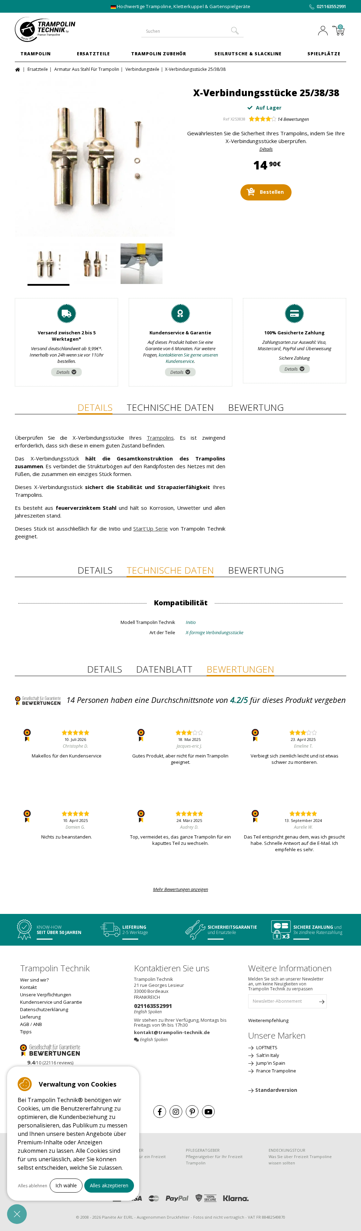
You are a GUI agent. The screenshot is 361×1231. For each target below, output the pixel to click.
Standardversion (276, 1090)
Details (63, 372)
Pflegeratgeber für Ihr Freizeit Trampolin (214, 1159)
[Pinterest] (192, 1111)
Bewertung (256, 407)
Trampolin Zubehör (158, 54)
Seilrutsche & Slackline (247, 54)
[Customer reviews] (50, 1049)
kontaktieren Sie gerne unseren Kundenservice (188, 358)
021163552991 (331, 6)
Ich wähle (66, 1185)
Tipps (26, 1031)
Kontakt (28, 987)
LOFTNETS (266, 1047)
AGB (24, 1024)
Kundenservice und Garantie (51, 1002)
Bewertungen (293, 119)
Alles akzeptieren (109, 1185)
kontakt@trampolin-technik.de (172, 1032)
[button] (17, 1214)
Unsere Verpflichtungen (45, 994)
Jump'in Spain (270, 1063)
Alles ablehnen (32, 1186)
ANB (37, 1024)
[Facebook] (159, 1111)
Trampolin (35, 54)
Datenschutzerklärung (44, 1009)
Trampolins (160, 437)
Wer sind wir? (34, 980)
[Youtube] (208, 1111)
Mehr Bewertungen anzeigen (180, 889)
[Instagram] (176, 1111)
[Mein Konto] (323, 31)
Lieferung (30, 1017)
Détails (266, 149)
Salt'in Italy (267, 1055)
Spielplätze (324, 54)
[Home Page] (18, 69)
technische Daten (170, 407)
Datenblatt (164, 669)
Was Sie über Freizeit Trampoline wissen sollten (300, 1159)
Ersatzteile (93, 54)
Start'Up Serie (150, 528)
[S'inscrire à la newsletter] (321, 1003)
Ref (226, 119)
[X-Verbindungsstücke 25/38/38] (95, 156)
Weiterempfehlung (268, 1020)
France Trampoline (275, 1071)
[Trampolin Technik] (52, 29)
